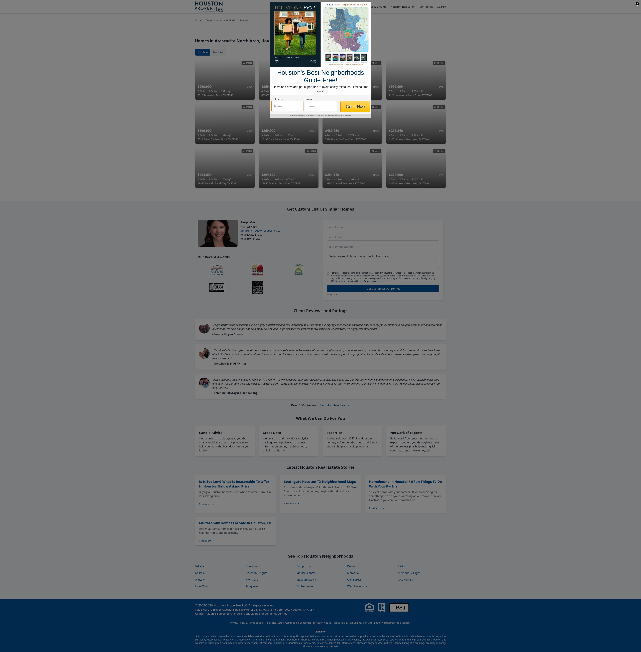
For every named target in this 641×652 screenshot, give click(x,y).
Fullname (277, 99)
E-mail (308, 99)
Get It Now (355, 106)
